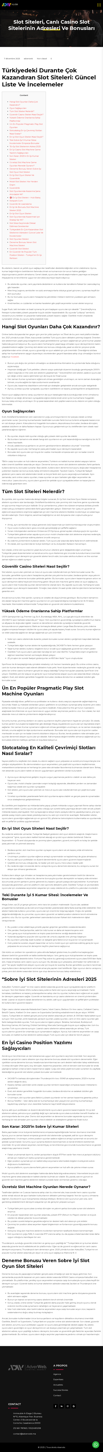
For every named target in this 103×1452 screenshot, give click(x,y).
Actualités (58, 1385)
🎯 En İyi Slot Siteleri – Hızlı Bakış (25, 197)
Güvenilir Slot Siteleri (19, 248)
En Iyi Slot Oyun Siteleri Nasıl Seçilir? (26, 137)
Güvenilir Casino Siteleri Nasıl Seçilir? (26, 114)
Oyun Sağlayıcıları (18, 108)
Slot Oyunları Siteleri (19, 239)
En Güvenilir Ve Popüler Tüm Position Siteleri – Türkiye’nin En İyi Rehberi (26, 255)
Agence (57, 1374)
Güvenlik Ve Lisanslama (21, 204)
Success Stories (60, 1390)
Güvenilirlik (15, 188)
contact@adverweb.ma (24, 1434)
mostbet (15, 357)
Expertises (58, 1379)
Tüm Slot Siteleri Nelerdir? (22, 111)
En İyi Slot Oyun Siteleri (20, 213)
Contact (57, 1395)
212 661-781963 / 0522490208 (27, 1428)
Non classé (42, 58)
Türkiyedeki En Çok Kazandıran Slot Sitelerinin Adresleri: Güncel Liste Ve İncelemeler (26, 232)
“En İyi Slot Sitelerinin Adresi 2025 (25, 146)
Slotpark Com (16, 201)
